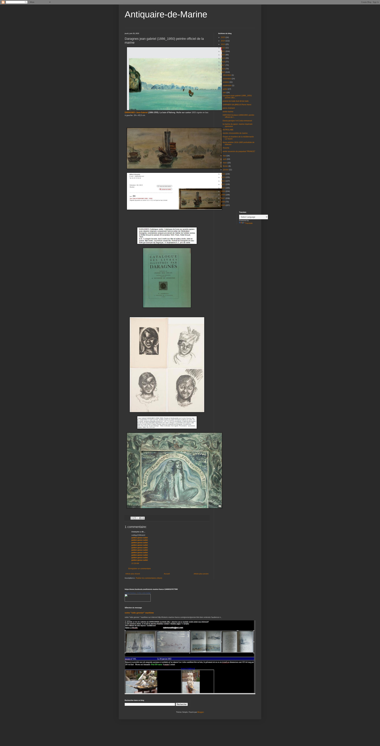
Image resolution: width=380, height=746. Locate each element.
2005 (223, 205)
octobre (226, 82)
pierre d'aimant (229, 108)
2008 (223, 195)
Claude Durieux (130, 593)
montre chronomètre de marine (235, 133)
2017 (223, 65)
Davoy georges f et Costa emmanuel (237, 121)
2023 (223, 44)
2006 (223, 202)
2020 (223, 55)
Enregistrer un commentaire (139, 569)
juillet (225, 89)
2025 (223, 37)
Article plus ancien (201, 574)
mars (225, 163)
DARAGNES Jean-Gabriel (136, 112)
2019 (223, 58)
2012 (223, 181)
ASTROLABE (228, 130)
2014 (223, 174)
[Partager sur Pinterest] (143, 518)
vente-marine (228, 112)
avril (225, 159)
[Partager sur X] (137, 518)
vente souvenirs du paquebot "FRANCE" (239, 151)
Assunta (226, 148)
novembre (227, 79)
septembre (227, 85)
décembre (227, 75)
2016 (223, 69)
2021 (223, 51)
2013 (223, 177)
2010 (223, 188)
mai (224, 156)
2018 (223, 62)
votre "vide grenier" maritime (139, 612)
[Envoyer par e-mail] (131, 518)
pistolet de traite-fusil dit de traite (236, 101)
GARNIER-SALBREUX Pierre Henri (237, 105)
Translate (249, 223)
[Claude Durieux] (138, 601)
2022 (223, 48)
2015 (223, 72)
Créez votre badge (144, 593)
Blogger (200, 712)
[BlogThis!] (134, 518)
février (225, 166)
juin (224, 92)
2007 (223, 198)
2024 (223, 41)
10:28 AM (135, 563)
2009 (223, 191)
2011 (223, 184)
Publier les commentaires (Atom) (149, 578)
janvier (226, 170)
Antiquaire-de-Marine (166, 14)
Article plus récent (132, 574)
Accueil (167, 574)
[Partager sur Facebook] (140, 518)
